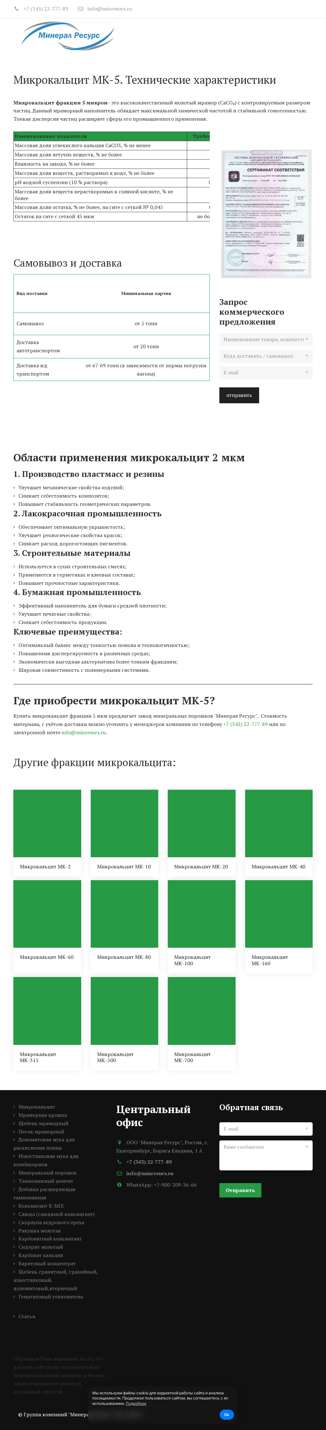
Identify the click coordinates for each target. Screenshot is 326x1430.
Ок (226, 1414)
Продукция (159, 35)
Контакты (274, 35)
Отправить (240, 1190)
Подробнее (136, 1403)
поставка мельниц (219, 35)
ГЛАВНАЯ (120, 35)
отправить (239, 395)
